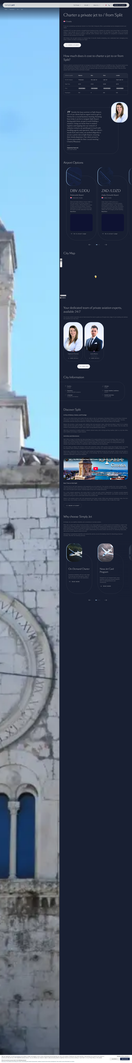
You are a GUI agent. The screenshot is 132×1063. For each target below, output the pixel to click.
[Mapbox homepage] (63, 298)
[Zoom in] (61, 262)
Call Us (85, 366)
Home (6, 9)
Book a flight (73, 45)
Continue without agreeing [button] (123, 1056)
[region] (95, 278)
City (18, 9)
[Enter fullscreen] (61, 260)
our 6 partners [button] (18, 1056)
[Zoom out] (61, 264)
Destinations (12, 9)
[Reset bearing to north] (61, 266)
